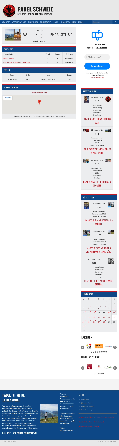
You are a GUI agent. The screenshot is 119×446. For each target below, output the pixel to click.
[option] (89, 346)
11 (88, 313)
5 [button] (100, 352)
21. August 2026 (97, 130)
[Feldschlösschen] (99, 372)
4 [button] (97, 352)
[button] (82, 347)
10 (83, 313)
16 (114, 313)
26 (94, 322)
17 (83, 317)
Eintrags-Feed (86, 403)
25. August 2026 (94, 259)
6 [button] (102, 352)
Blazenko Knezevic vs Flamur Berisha (98, 282)
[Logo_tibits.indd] (108, 370)
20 (99, 317)
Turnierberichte (45, 22)
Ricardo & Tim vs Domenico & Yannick (99, 222)
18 (88, 317)
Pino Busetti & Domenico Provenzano (16, 62)
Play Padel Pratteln (39, 92)
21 (104, 317)
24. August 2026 (99, 231)
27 (99, 322)
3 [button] (95, 352)
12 (94, 313)
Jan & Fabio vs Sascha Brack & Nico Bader (97, 151)
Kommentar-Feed (87, 406)
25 (88, 322)
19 (94, 317)
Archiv (56, 22)
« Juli (83, 331)
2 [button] (93, 352)
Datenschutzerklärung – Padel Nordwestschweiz (96, 417)
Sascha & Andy (8, 58)
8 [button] (106, 352)
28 (104, 322)
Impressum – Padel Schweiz (89, 427)
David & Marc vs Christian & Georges (97, 183)
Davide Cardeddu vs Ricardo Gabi (97, 120)
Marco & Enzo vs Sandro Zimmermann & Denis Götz (98, 250)
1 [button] (91, 352)
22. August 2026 (97, 97)
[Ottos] (89, 372)
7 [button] (104, 352)
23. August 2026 (99, 203)
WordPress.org (86, 410)
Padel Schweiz (35, 9)
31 (83, 327)
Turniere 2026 (33, 22)
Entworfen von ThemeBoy (107, 441)
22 (109, 317)
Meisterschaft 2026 (19, 22)
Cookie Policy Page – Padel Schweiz (91, 422)
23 (114, 317)
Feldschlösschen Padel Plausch (72, 22)
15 (109, 313)
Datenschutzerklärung (97, 77)
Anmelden (85, 400)
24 (83, 322)
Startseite (6, 22)
